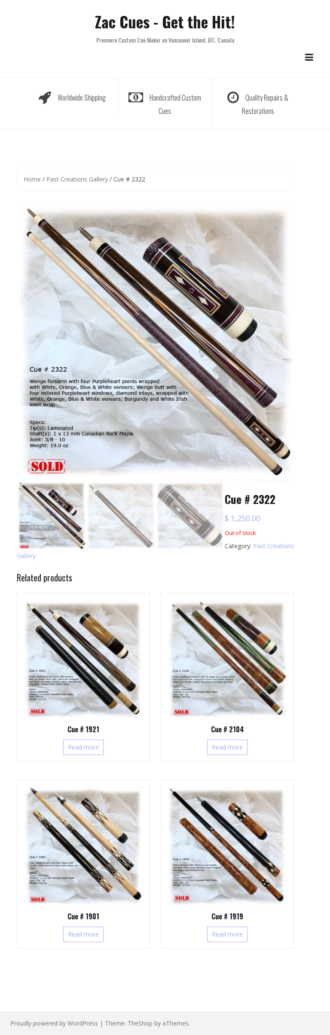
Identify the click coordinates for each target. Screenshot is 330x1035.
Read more (83, 747)
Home (32, 179)
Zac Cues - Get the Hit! (165, 21)
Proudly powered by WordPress (54, 1023)
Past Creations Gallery (77, 179)
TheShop (140, 1023)
